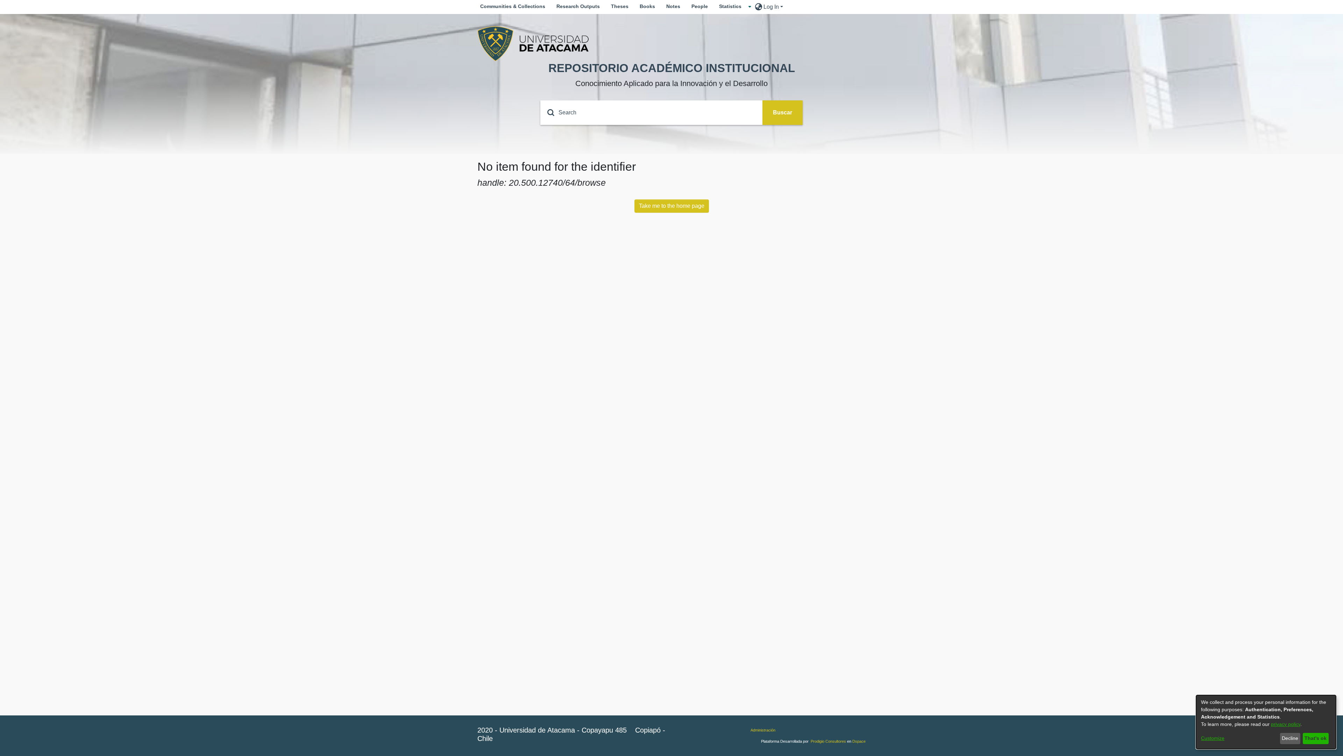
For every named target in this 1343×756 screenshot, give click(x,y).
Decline (1290, 738)
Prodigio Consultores (828, 741)
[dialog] (1266, 722)
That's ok (1316, 738)
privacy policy (1285, 724)
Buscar (782, 112)
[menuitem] (732, 6)
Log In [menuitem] (771, 7)
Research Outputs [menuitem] (578, 6)
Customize (1212, 738)
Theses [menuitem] (619, 6)
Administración (763, 730)
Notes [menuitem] (673, 6)
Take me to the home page (671, 206)
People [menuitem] (699, 6)
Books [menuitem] (647, 6)
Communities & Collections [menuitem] (512, 6)
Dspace (859, 741)
